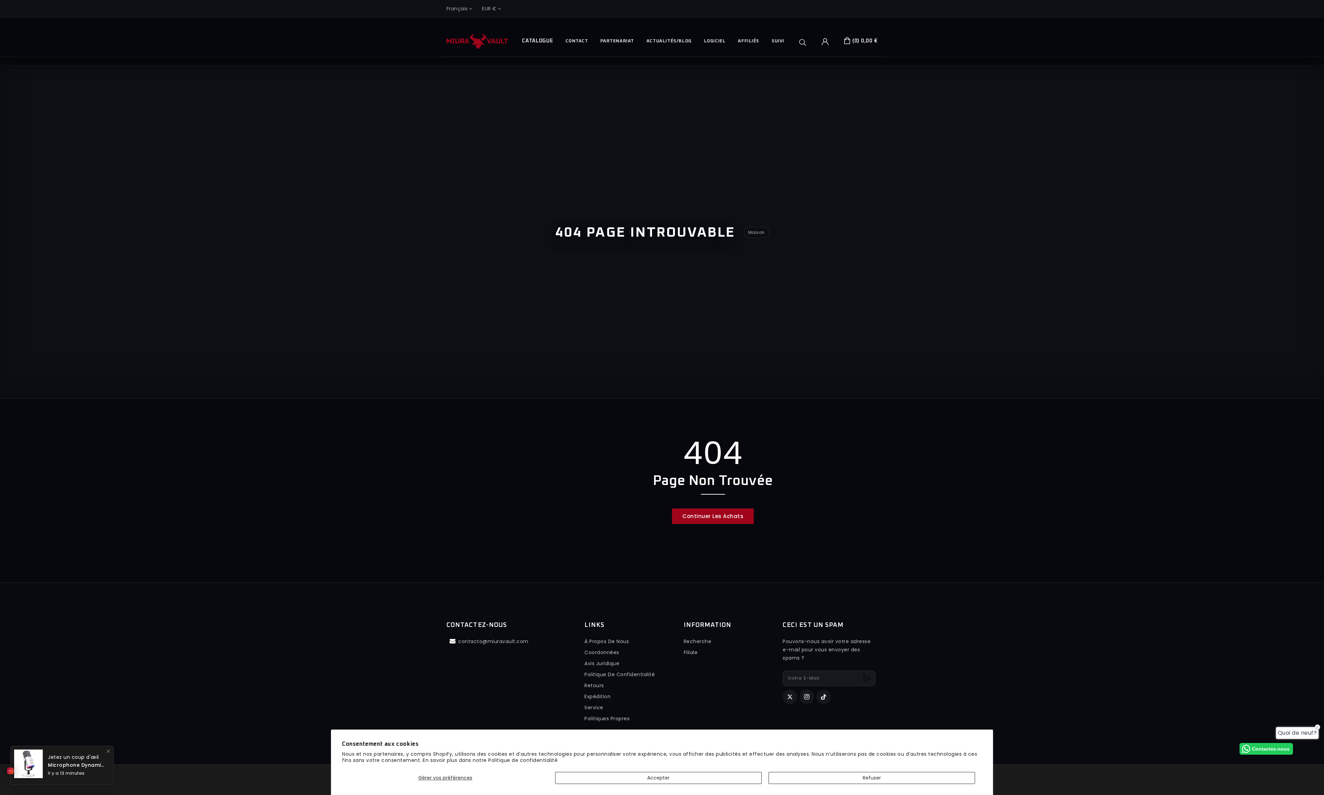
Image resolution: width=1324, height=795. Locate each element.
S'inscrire (867, 678)
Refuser (872, 777)
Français (457, 8)
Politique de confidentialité (523, 760)
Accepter (658, 777)
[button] (805, 42)
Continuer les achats (712, 516)
